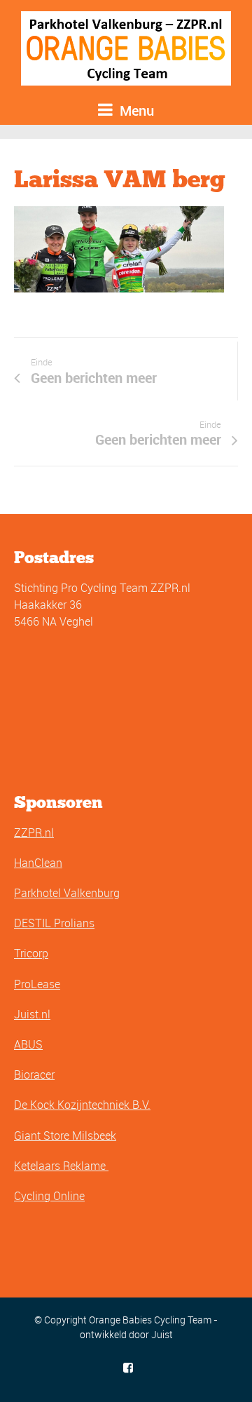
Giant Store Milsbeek (65, 1135)
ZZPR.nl (34, 832)
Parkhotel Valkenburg (67, 893)
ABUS (28, 1044)
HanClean (38, 862)
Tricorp (31, 953)
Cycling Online (49, 1196)
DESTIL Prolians (54, 923)
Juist (162, 1334)
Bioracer (34, 1074)
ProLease (37, 984)
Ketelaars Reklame (61, 1165)
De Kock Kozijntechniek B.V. (82, 1104)
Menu (135, 110)
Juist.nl (32, 1014)
